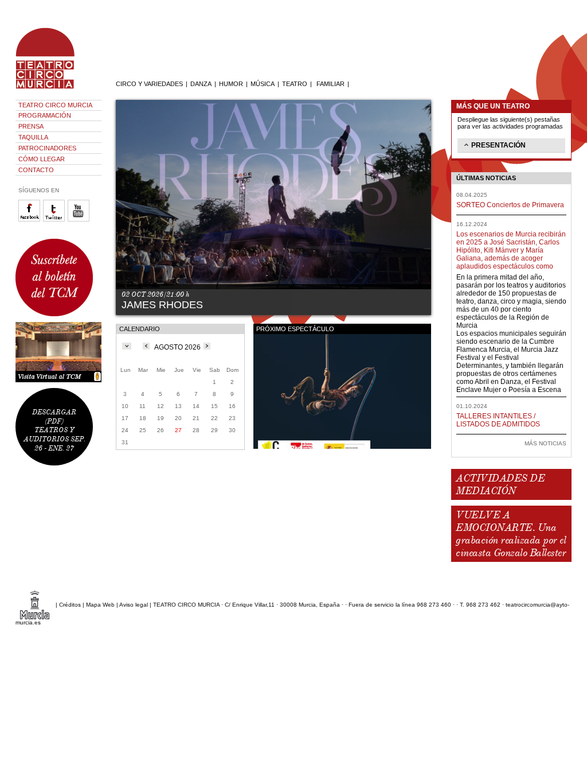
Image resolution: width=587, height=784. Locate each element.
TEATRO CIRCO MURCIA (55, 105)
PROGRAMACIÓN (44, 115)
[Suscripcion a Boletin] (58, 277)
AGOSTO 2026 (177, 347)
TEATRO (294, 83)
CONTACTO (36, 169)
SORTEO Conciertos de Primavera (510, 205)
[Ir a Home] (52, 89)
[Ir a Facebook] (30, 219)
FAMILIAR (330, 83)
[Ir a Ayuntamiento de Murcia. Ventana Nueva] (34, 604)
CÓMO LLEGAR (41, 159)
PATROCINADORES (47, 148)
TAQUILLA (33, 137)
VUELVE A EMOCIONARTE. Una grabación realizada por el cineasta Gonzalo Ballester (511, 534)
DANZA (201, 83)
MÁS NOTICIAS (545, 443)
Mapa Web (100, 604)
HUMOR (231, 83)
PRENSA (31, 126)
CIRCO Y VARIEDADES (149, 83)
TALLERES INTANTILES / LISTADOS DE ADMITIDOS (498, 420)
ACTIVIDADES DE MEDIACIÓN (500, 484)
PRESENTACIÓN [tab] (498, 145)
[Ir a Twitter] (55, 219)
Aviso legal (133, 604)
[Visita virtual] (58, 352)
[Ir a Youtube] (80, 219)
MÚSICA (263, 83)
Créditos (70, 604)
